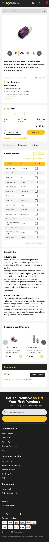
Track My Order (8, 474)
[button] (33, 3)
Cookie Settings (39, 536)
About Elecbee (7, 434)
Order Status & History (10, 493)
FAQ (3, 478)
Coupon (5, 497)
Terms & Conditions (9, 446)
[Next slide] (39, 53)
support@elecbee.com (15, 532)
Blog (3, 450)
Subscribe (24, 419)
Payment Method (8, 470)
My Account (6, 489)
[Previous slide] (9, 53)
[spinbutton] (14, 114)
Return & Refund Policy (11, 465)
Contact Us (6, 438)
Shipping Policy (7, 461)
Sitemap (5, 501)
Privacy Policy (7, 442)
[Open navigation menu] (3, 3)
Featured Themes (8, 506)
